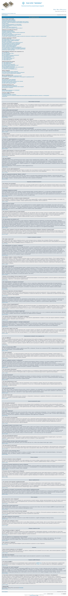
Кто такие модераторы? (6, 63)
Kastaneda (21, 587)
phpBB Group (38, 562)
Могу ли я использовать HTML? (8, 53)
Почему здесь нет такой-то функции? (9, 94)
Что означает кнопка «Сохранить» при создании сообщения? (14, 48)
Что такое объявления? (6, 57)
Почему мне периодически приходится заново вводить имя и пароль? (15, 21)
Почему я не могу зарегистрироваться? (9, 27)
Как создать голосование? (7, 41)
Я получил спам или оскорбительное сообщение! (11, 73)
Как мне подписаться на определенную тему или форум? (13, 86)
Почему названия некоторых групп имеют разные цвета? (13, 67)
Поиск (59, 9)
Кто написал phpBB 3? (6, 93)
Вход (3, 9)
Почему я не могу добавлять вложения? (9, 45)
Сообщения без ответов (6, 13)
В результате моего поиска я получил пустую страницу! (12, 81)
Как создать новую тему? (6, 38)
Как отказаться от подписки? (7, 87)
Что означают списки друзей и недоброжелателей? (12, 75)
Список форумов (5, 14)
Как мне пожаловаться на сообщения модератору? (11, 47)
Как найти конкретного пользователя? (9, 82)
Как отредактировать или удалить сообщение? (11, 39)
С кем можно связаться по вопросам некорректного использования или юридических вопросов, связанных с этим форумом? (25, 95)
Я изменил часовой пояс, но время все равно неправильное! (13, 32)
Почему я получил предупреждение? (9, 46)
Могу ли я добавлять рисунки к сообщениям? (10, 55)
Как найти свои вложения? (7, 91)
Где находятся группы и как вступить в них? (10, 65)
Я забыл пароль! (5, 23)
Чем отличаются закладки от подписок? (9, 85)
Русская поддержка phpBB (34, 595)
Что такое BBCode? (5, 52)
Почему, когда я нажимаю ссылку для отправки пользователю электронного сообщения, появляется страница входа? (24, 36)
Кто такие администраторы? (7, 62)
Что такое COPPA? (5, 26)
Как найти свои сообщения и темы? (9, 83)
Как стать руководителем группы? (8, 66)
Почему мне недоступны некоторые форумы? (10, 44)
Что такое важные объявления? (8, 56)
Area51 (38, 564)
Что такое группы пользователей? (8, 64)
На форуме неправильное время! (8, 31)
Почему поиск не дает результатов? (9, 80)
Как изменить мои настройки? (7, 30)
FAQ (55, 9)
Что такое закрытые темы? (7, 58)
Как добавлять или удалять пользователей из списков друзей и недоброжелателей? (18, 76)
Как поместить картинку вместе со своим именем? (11, 34)
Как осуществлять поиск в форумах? (9, 79)
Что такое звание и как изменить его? (9, 35)
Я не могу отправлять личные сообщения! (10, 71)
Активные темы (13, 13)
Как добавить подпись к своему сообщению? (10, 40)
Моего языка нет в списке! (7, 33)
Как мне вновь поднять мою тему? (8, 49)
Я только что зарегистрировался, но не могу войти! (11, 24)
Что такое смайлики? (6, 54)
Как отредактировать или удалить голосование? (11, 43)
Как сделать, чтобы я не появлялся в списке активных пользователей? (15, 22)
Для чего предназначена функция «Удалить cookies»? (12, 28)
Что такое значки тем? (6, 59)
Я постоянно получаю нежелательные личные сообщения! (13, 72)
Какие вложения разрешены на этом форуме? (11, 90)
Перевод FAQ (4, 96)
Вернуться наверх (5, 117)
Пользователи (63, 9)
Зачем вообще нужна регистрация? (8, 20)
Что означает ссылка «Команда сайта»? (9, 68)
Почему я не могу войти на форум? (8, 19)
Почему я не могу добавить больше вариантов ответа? (12, 42)
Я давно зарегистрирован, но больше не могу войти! (12, 25)
